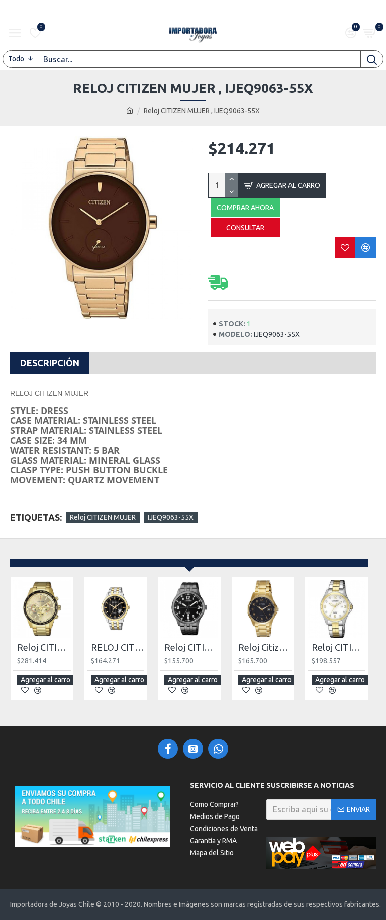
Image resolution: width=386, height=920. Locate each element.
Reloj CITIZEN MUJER (103, 517)
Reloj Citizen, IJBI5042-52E (265, 647)
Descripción (49, 363)
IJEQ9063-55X (171, 517)
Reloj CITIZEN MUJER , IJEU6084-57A (338, 647)
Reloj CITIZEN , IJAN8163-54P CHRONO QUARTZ (44, 647)
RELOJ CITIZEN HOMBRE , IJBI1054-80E (118, 647)
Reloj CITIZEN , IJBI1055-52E (191, 647)
